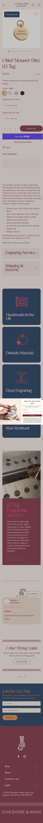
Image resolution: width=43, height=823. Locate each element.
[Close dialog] (42, 399)
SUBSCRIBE (32, 415)
